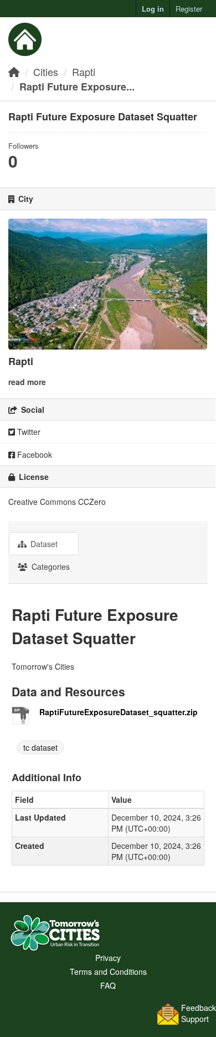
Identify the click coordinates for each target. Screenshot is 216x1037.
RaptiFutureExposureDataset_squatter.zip (118, 711)
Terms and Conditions (108, 971)
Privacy (108, 957)
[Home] (13, 71)
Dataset (43, 543)
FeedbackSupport (198, 1013)
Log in (153, 8)
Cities (45, 71)
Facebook (33, 454)
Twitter (27, 431)
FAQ (108, 985)
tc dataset (40, 747)
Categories (49, 566)
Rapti (83, 71)
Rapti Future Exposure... (77, 86)
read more (27, 381)
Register (189, 8)
